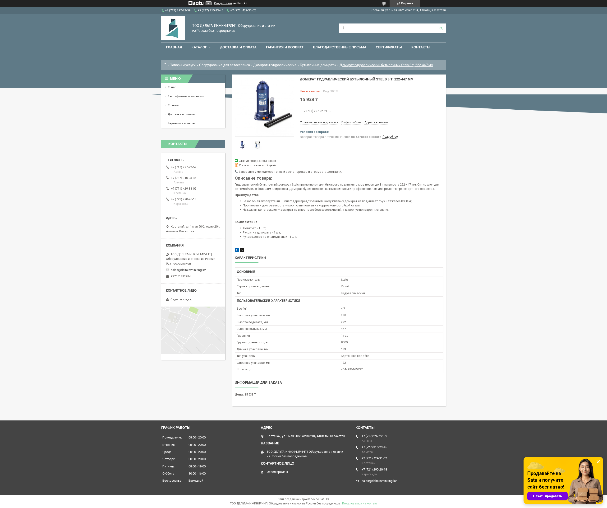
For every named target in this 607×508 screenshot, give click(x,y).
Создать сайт (223, 3)
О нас (172, 87)
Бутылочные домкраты (318, 65)
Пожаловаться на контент (359, 503)
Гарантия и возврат (285, 47)
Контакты (420, 47)
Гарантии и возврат (181, 123)
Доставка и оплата (238, 47)
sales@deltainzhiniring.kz (188, 270)
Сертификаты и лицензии (186, 96)
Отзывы (173, 105)
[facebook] (237, 250)
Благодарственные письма (339, 47)
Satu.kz (324, 499)
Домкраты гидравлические (274, 65)
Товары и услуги (183, 65)
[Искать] (441, 28)
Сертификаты (389, 47)
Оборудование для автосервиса (224, 65)
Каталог (199, 47)
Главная (174, 47)
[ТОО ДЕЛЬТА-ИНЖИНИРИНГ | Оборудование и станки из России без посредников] (173, 28)
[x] (242, 250)
